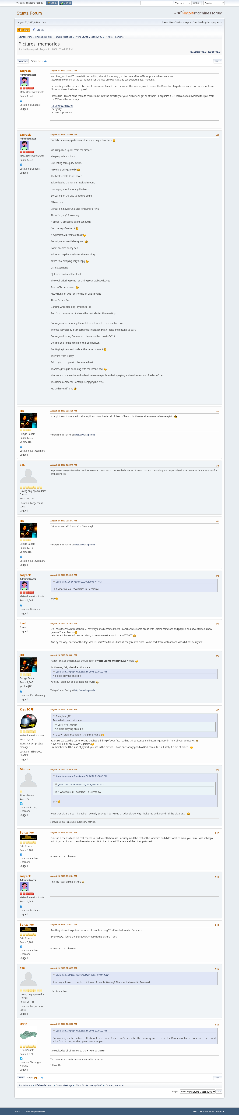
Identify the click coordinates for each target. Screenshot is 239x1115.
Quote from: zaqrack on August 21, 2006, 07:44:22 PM (81, 671)
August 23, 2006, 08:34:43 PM (63, 709)
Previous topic (198, 52)
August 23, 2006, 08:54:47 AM (63, 520)
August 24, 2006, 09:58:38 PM (63, 769)
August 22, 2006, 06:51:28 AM (63, 410)
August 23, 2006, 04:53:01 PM (63, 655)
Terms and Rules (206, 1111)
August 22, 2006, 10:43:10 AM (63, 465)
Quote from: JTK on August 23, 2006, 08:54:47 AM (78, 581)
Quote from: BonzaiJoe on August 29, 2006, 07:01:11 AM (81, 974)
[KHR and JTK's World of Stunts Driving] (21, 446)
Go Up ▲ (220, 1111)
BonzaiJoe (27, 832)
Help (195, 1111)
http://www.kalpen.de (84, 434)
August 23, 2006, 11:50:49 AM (63, 575)
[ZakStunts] (21, 100)
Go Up (21, 1077)
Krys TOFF (27, 709)
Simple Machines (38, 1111)
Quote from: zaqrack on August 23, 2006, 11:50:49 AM (81, 776)
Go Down (23, 61)
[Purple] (21, 854)
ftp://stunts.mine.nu (62, 105)
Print (218, 61)
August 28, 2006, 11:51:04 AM (63, 876)
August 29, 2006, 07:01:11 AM (63, 924)
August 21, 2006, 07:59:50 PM (63, 134)
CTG (22, 465)
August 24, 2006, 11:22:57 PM (63, 832)
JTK (22, 411)
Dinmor (25, 769)
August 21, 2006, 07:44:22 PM (63, 70)
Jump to (175, 1091)
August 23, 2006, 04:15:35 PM (63, 623)
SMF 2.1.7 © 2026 (22, 1111)
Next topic (214, 52)
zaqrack (25, 71)
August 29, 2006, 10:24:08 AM (63, 1024)
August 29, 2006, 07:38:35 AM (63, 968)
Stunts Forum (29, 13)
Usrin (23, 1024)
